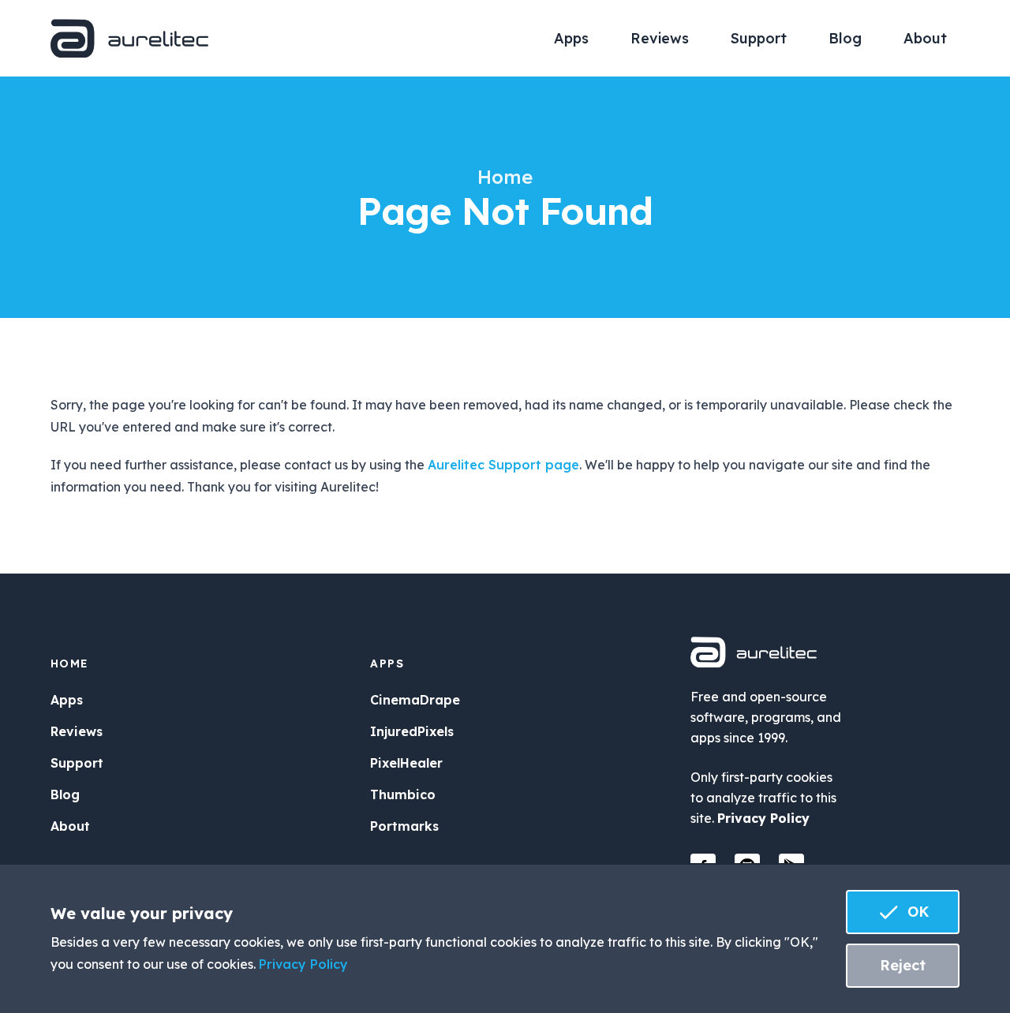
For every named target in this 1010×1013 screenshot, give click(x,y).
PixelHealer (406, 763)
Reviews (659, 38)
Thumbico (403, 794)
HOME (69, 663)
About (925, 38)
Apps (571, 38)
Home (505, 177)
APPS (387, 663)
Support (759, 38)
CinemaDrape (415, 700)
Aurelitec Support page (503, 465)
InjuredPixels (412, 731)
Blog (845, 38)
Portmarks (404, 826)
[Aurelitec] (129, 38)
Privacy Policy (763, 818)
